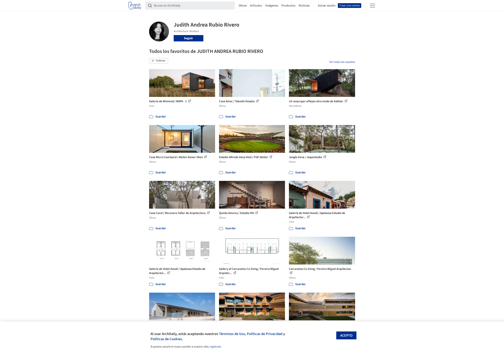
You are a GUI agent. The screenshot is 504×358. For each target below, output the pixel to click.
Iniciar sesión (326, 5)
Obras (243, 5)
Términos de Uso (232, 333)
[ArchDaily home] (135, 6)
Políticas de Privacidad (264, 333)
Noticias (304, 5)
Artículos (256, 5)
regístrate (215, 347)
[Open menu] (372, 5)
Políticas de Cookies (166, 339)
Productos (288, 5)
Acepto (346, 335)
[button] (158, 61)
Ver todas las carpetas (342, 62)
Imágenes (271, 5)
